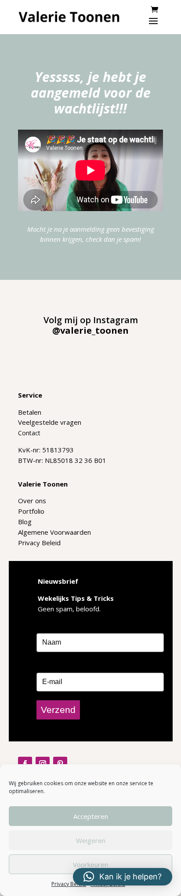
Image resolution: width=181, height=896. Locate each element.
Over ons (32, 500)
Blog (25, 521)
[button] (122, 876)
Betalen (29, 412)
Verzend (58, 710)
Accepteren (90, 816)
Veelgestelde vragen (49, 422)
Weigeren (90, 840)
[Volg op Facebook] (25, 764)
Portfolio (31, 511)
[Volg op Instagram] (43, 764)
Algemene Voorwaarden (54, 532)
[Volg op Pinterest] (60, 764)
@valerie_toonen (90, 330)
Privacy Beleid (68, 884)
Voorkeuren (90, 864)
